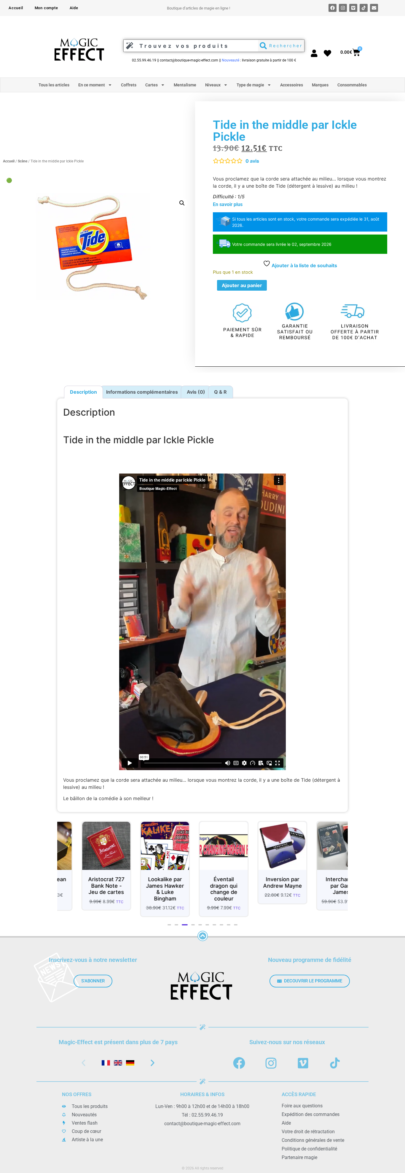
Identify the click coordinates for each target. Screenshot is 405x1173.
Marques (320, 85)
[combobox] (189, 46)
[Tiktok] (364, 8)
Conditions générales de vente (313, 1140)
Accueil (16, 8)
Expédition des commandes (310, 1114)
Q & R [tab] (220, 392)
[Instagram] (343, 8)
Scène (22, 161)
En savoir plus (228, 204)
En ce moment (91, 85)
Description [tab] (83, 392)
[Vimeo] (353, 8)
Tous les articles (54, 85)
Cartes (151, 85)
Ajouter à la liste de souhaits (303, 265)
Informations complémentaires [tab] (142, 392)
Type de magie (250, 85)
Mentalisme (185, 85)
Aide (74, 8)
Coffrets (128, 85)
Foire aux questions (302, 1106)
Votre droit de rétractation (308, 1131)
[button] (182, 203)
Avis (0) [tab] (196, 392)
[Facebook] (333, 8)
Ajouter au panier (242, 285)
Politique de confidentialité (309, 1149)
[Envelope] (374, 8)
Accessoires (291, 85)
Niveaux (213, 85)
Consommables (352, 85)
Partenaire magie (299, 1157)
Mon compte (46, 8)
